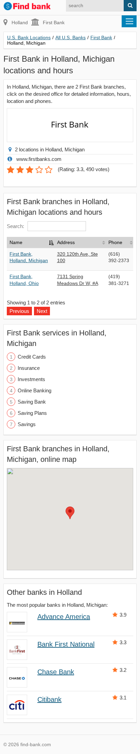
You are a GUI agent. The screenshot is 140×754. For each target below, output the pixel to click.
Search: (15, 226)
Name (16, 242)
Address (66, 242)
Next (42, 311)
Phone (115, 242)
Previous (19, 311)
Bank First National (65, 644)
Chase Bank (55, 672)
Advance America (63, 616)
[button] (70, 513)
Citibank (49, 699)
